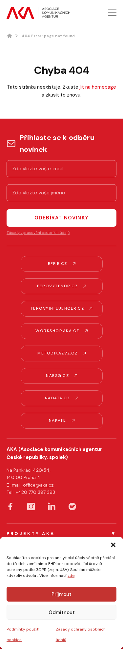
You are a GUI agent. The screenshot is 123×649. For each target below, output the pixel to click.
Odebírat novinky (61, 217)
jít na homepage (98, 87)
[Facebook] (10, 506)
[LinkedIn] (51, 506)
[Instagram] (31, 506)
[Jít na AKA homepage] (38, 13)
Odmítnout (62, 612)
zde (71, 575)
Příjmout (61, 594)
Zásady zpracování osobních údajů (38, 232)
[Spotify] (72, 506)
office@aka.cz (38, 485)
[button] (113, 545)
